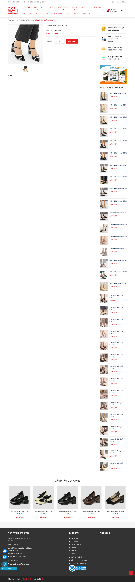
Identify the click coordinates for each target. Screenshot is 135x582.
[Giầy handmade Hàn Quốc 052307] (43, 497)
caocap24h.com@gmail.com (19, 564)
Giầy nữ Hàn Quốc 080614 (118, 129)
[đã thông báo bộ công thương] (77, 568)
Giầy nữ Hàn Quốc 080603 (118, 260)
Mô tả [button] (10, 75)
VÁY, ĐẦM (74, 541)
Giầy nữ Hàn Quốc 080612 (118, 153)
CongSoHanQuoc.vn (15, 553)
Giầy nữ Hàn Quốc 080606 (118, 225)
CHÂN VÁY (74, 551)
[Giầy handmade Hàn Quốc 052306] (67, 497)
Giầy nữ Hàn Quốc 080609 (118, 188)
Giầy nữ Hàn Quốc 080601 (118, 283)
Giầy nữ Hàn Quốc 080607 (118, 213)
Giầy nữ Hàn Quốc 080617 (118, 93)
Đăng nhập (115, 2)
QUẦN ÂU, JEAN (76, 557)
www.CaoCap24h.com (25, 548)
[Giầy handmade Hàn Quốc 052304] (115, 497)
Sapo (44, 579)
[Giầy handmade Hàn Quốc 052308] (19, 497)
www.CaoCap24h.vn (14, 550)
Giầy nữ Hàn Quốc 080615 (118, 117)
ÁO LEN (73, 554)
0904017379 (17, 2)
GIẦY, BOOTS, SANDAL (79, 560)
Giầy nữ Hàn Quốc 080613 (118, 141)
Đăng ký (124, 2)
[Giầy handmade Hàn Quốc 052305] (91, 497)
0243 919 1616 (18, 544)
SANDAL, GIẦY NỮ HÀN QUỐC (111, 88)
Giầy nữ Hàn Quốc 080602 (118, 272)
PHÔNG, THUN (76, 544)
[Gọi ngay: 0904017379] (6, 576)
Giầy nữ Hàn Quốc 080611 (118, 165)
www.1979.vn (12, 548)
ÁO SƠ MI (74, 538)
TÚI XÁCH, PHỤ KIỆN (78, 563)
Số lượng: (49, 41)
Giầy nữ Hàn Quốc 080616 (118, 105)
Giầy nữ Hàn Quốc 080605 (118, 237)
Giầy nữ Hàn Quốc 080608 (118, 201)
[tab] (52, 75)
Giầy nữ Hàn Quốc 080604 (118, 248)
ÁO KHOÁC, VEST (77, 547)
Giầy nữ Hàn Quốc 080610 (118, 177)
